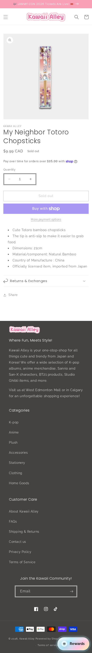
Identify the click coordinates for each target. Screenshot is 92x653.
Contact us (17, 541)
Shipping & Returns (24, 531)
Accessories (18, 452)
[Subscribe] (71, 591)
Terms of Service (22, 562)
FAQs (13, 521)
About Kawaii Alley (24, 511)
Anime (14, 432)
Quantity (9, 169)
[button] (5, 17)
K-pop (14, 422)
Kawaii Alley (27, 638)
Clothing (15, 473)
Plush (13, 442)
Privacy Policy (20, 552)
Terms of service (48, 645)
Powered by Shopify (49, 638)
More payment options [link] (46, 219)
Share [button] (13, 295)
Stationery (17, 463)
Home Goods (19, 483)
